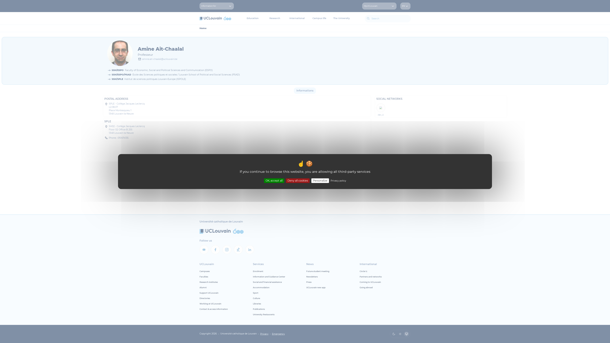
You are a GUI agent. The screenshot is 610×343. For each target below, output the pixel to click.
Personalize (320, 180)
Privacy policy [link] (338, 180)
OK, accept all (274, 180)
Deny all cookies (298, 180)
